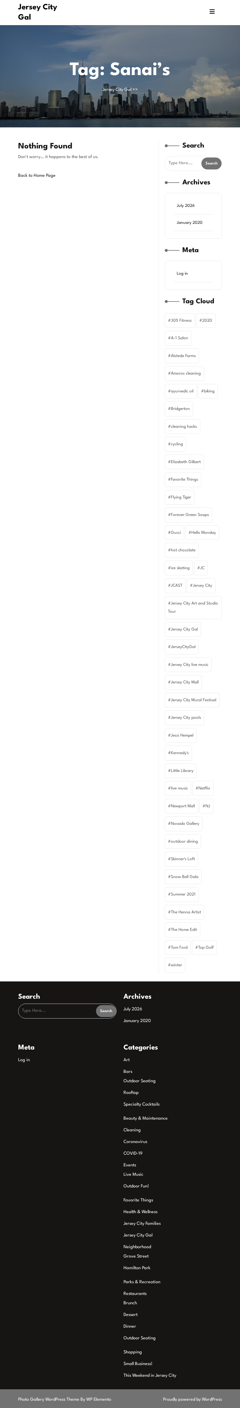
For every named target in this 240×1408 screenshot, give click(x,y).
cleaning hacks (184, 427)
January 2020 (190, 223)
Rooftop (131, 1093)
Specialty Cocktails (142, 1104)
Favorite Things (184, 479)
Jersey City (202, 585)
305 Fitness (181, 320)
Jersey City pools (186, 718)
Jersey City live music (189, 665)
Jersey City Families (142, 1224)
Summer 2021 (183, 894)
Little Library (182, 771)
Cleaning (132, 1130)
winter (176, 965)
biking (209, 391)
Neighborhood (137, 1247)
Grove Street (136, 1256)
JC (202, 568)
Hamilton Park (137, 1268)
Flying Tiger (181, 497)
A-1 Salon (179, 338)
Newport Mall (183, 806)
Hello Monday (203, 533)
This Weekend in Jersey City (150, 1376)
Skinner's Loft (183, 859)
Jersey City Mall (185, 682)
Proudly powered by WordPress (192, 1399)
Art (127, 1060)
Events (130, 1165)
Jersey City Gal (116, 90)
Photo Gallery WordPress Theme (49, 1399)
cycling (177, 444)
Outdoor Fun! (136, 1186)
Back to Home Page (37, 176)
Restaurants (135, 1294)
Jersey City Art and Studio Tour (193, 607)
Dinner (130, 1326)
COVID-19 (133, 1153)
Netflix (204, 788)
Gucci (176, 533)
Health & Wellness (140, 1212)
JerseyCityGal (183, 647)
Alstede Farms (183, 356)
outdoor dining (184, 841)
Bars (128, 1072)
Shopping (133, 1352)
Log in (182, 273)
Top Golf (206, 947)
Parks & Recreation (142, 1282)
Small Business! (138, 1364)
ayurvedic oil (182, 391)
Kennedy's (180, 753)
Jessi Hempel (182, 735)
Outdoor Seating (140, 1081)
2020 (207, 320)
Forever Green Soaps (190, 515)
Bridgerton (180, 409)
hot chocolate (183, 550)
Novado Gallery (185, 824)
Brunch (130, 1303)
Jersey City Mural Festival (193, 700)
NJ (207, 806)
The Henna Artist (186, 912)
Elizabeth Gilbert (186, 462)
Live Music (133, 1175)
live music (179, 788)
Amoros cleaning (186, 373)
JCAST (176, 585)
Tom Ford (179, 947)
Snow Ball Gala (184, 877)
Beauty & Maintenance (146, 1118)
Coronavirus (135, 1142)
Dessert (131, 1315)
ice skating (180, 568)
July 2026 (186, 206)
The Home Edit (184, 930)
